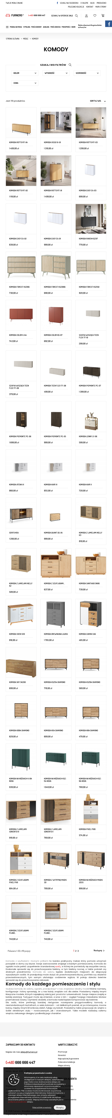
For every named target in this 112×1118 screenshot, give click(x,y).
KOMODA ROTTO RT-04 (18, 142)
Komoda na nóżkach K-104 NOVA (20, 779)
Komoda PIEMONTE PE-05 (55, 436)
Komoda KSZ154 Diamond (54, 682)
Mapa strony (100, 7)
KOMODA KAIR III (50, 484)
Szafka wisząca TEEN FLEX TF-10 (89, 336)
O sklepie (84, 3)
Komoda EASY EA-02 (17, 238)
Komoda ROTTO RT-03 (88, 142)
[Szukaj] (76, 15)
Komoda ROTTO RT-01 (53, 190)
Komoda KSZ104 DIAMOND (89, 682)
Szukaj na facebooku (69, 3)
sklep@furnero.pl (28, 1051)
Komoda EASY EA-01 (52, 238)
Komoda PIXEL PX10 (87, 829)
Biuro (73, 27)
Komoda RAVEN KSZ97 (88, 238)
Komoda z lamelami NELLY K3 (90, 533)
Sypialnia (26, 27)
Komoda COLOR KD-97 (53, 335)
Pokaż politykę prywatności (41, 1107)
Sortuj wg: (98, 101)
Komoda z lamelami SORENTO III (18, 830)
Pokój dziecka (55, 27)
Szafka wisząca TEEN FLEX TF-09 (19, 386)
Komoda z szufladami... (54, 583)
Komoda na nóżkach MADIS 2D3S (91, 881)
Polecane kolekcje (76, 7)
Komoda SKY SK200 (17, 682)
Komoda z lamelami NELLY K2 (20, 584)
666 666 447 (36, 15)
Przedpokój (66, 27)
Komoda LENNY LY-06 (88, 436)
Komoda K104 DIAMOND (88, 730)
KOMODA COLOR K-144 (18, 335)
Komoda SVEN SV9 (17, 634)
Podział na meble (16, 27)
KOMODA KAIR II (85, 484)
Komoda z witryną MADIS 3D (55, 881)
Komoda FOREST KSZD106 (54, 287)
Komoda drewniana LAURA (56, 634)
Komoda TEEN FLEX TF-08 (55, 385)
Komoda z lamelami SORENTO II (53, 830)
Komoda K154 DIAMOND (53, 730)
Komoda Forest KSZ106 (19, 287)
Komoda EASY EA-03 (87, 190)
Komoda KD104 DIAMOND (19, 730)
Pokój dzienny (36, 27)
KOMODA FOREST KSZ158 (89, 287)
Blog (92, 3)
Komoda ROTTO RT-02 (18, 190)
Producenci (101, 3)
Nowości (62, 1055)
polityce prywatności (17, 1102)
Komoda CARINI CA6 (87, 634)
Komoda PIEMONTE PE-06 (20, 436)
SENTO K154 (14, 532)
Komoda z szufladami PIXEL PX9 (19, 881)
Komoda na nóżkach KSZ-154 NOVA (55, 779)
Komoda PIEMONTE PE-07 (90, 385)
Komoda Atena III (16, 484)
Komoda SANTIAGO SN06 (89, 583)
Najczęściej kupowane (68, 1058)
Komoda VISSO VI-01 (52, 142)
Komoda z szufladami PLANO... (19, 931)
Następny (99, 950)
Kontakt (89, 7)
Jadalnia (46, 27)
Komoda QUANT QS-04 (53, 532)
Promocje (62, 1051)
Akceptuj (60, 1107)
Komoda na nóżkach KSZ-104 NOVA (90, 779)
